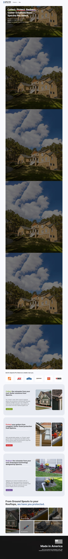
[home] (7, 2)
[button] (15, 2)
